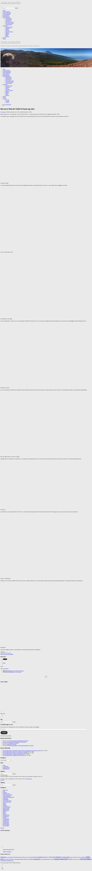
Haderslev (76, 857)
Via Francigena (6, 15)
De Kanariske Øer (6, 17)
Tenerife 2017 (9, 21)
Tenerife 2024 (6, 823)
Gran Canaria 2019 (10, 22)
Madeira (7, 33)
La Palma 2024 (9, 24)
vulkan (13, 860)
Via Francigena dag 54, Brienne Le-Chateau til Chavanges (15, 751)
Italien (88, 857)
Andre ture (5, 25)
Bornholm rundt (9, 27)
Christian (4, 112)
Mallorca (7, 34)
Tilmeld (4, 732)
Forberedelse (5, 799)
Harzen (7, 29)
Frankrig (58, 857)
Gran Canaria (5, 668)
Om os (4, 38)
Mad (15, 859)
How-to (80, 857)
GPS (62, 857)
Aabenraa (3, 857)
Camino (40, 857)
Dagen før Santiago (7, 851)
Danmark (44, 857)
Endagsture (8, 28)
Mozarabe (37, 859)
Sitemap (2, 780)
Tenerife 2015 (9, 18)
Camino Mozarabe (7, 14)
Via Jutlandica (6, 825)
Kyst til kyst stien (9, 31)
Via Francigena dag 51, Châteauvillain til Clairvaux (13, 755)
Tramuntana (75, 859)
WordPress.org (6, 768)
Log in (4, 765)
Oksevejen (49, 859)
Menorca (7, 36)
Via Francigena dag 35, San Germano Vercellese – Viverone (21, 745)
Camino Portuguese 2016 (8, 797)
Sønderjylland (6, 816)
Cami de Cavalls (34, 857)
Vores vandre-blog (10, 2)
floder (48, 857)
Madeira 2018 (6, 809)
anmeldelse (8, 857)
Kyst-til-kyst (6, 859)
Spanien (56, 859)
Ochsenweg (44, 859)
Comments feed (6, 767)
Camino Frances (6, 11)
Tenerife (5, 817)
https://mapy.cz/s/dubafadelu (7, 654)
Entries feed (5, 766)
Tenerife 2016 (9, 19)
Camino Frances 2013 (7, 794)
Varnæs (78, 859)
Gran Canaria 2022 (10, 23)
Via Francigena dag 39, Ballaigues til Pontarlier (18, 740)
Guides (4, 37)
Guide (74, 857)
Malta (7, 35)
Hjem (4, 10)
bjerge (15, 857)
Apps (4, 791)
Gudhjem (71, 857)
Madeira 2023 (6, 810)
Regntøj (52, 859)
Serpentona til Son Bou (13, 743)
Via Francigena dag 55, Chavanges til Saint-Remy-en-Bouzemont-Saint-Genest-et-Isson (22, 750)
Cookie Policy (29, 778)
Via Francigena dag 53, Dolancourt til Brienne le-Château (15, 753)
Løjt (14, 859)
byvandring (28, 857)
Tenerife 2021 (6, 822)
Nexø (41, 859)
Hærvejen (8, 30)
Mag (4, 742)
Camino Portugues (7, 12)
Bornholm (19, 857)
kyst (2, 859)
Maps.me (28, 859)
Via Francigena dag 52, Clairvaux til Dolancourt (13, 754)
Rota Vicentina (6, 16)
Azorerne (5, 792)
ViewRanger (9, 860)
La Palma (11, 859)
